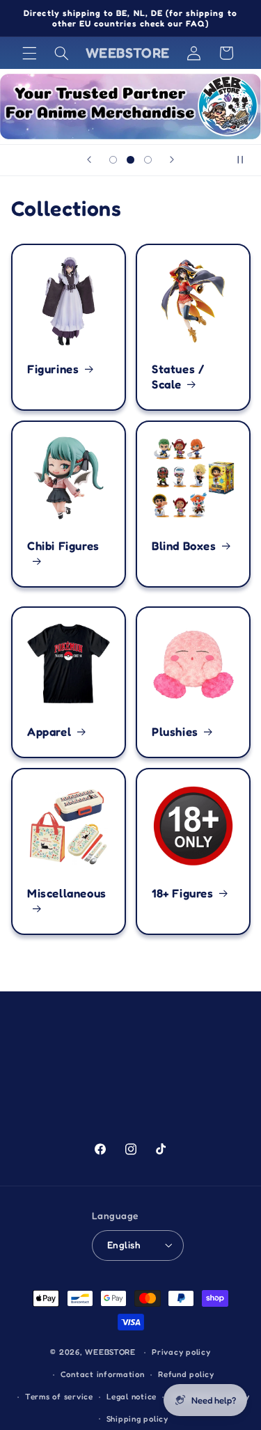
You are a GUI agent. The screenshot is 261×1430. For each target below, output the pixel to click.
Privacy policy (181, 1352)
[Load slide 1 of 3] (113, 159)
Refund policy (186, 1374)
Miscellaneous (66, 893)
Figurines (53, 369)
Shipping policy (137, 1419)
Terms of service (59, 1396)
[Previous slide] (89, 160)
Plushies (175, 732)
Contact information (103, 1374)
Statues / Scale (178, 376)
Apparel (49, 732)
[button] (29, 53)
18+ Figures (183, 893)
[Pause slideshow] (245, 160)
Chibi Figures (63, 546)
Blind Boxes (184, 546)
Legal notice (131, 1396)
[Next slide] (172, 160)
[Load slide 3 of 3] (148, 159)
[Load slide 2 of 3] (130, 159)
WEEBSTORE (110, 1352)
